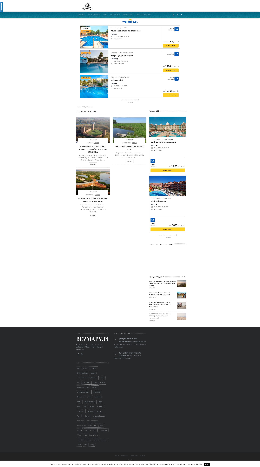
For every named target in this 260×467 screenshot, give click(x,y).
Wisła (101, 425)
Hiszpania (86, 383)
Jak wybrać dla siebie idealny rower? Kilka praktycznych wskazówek (159, 305)
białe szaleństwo (82, 373)
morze (89, 397)
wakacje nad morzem (98, 416)
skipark (91, 406)
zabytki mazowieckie (91, 435)
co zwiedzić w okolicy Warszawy (87, 378)
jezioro (95, 383)
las (88, 387)
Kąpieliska (81, 15)
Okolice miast (115, 15)
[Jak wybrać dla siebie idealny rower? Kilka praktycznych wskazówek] (181, 305)
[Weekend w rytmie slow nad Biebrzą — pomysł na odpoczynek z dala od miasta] (181, 283)
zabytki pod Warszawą (84, 440)
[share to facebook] (177, 15)
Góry (105, 15)
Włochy (79, 435)
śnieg (92, 445)
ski (85, 406)
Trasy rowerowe (94, 15)
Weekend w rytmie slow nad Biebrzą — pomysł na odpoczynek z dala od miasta (162, 283)
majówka (94, 387)
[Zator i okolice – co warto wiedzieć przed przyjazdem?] (181, 295)
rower (79, 406)
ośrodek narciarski (89, 402)
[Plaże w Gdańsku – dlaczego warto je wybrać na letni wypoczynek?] (181, 316)
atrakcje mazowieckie (90, 368)
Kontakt (142, 456)
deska (102, 378)
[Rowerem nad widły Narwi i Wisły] (129, 130)
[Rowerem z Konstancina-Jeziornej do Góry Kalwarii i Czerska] (93, 130)
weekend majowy (92, 421)
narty (78, 402)
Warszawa (80, 421)
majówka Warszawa (83, 392)
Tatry (78, 416)
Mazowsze (80, 397)
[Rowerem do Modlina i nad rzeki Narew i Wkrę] (93, 182)
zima (85, 445)
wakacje (86, 416)
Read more (92, 164)
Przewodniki (128, 15)
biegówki (94, 373)
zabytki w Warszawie (100, 440)
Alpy (78, 368)
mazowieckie (97, 392)
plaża (100, 402)
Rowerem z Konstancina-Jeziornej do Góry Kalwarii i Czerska (93, 149)
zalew (79, 445)
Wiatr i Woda (134, 456)
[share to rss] (182, 15)
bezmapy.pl (96, 143)
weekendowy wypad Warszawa (86, 425)
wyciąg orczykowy (90, 430)
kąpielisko (80, 387)
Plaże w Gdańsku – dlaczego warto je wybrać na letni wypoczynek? (159, 316)
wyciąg (79, 430)
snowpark (91, 411)
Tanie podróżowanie (143, 15)
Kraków (102, 383)
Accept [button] (207, 464)
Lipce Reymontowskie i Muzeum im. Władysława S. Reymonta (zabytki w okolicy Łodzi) (130, 344)
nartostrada (98, 397)
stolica (99, 411)
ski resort (100, 406)
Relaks (117, 456)
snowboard (80, 411)
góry (78, 383)
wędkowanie (103, 430)
